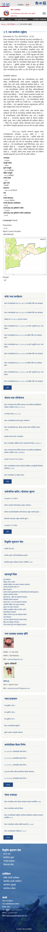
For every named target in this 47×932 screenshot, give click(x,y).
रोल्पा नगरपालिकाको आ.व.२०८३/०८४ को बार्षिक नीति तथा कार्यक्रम (23, 312)
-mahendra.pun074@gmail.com (18, 688)
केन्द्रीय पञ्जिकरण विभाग (10, 594)
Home (3, 24)
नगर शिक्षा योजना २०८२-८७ (12, 414)
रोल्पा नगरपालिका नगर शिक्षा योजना (14, 475)
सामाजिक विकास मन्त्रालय (10, 599)
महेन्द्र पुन (6, 681)
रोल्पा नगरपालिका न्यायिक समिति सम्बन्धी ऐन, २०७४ (18, 824)
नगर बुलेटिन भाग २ (9, 719)
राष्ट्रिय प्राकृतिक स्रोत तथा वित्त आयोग (15, 609)
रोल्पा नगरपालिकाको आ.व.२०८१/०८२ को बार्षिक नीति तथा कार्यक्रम (23, 381)
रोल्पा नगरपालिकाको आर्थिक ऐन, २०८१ (15, 831)
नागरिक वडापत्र (9, 861)
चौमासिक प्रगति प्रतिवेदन (12, 881)
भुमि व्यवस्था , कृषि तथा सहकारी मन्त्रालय (15, 597)
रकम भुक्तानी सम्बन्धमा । (18, 19)
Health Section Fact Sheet (13, 459)
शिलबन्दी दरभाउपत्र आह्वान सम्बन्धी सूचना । (16, 518)
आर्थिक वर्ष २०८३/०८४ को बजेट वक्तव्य (15, 319)
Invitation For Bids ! (11, 498)
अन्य (7, 388)
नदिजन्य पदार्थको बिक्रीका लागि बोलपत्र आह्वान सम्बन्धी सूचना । (22, 512)
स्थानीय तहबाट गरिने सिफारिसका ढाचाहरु (16, 555)
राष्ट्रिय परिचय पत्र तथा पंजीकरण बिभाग (15, 614)
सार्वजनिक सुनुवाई (9, 885)
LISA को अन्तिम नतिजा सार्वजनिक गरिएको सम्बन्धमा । (19, 771)
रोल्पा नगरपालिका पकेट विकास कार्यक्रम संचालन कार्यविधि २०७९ (22, 802)
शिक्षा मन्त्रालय (7, 589)
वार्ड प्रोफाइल (11, 24)
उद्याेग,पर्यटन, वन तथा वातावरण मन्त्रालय (15, 602)
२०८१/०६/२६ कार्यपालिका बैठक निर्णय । (16, 778)
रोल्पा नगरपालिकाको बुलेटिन (12, 726)
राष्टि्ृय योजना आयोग (9, 582)
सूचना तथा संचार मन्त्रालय (11, 607)
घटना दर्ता (6, 854)
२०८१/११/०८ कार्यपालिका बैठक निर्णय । (16, 765)
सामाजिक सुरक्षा (8, 857)
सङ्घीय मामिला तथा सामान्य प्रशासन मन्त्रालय (16, 584)
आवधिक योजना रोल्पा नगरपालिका (13, 436)
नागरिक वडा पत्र (9, 549)
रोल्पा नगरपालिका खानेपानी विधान (13, 808)
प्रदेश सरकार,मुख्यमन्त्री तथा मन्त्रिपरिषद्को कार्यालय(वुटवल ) (21, 592)
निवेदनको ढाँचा (8, 865)
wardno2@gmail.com (15, 659)
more (8, 785)
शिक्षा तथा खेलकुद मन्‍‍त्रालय (11, 622)
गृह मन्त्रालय (7, 579)
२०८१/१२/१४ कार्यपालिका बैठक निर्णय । (16, 758)
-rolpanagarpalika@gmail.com (16, 916)
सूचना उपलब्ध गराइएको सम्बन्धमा (13, 732)
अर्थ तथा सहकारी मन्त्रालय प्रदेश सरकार (15, 619)
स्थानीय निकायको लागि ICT (11, 587)
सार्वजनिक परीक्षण (9, 888)
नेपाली (27, 5)
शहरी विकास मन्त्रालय (9, 612)
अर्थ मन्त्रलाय (7, 617)
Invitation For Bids (10, 525)
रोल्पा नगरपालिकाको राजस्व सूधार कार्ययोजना (17, 420)
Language (7, 220)
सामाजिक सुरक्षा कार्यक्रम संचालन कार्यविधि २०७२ (18, 562)
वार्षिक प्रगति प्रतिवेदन (11, 878)
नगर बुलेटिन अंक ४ (9, 705)
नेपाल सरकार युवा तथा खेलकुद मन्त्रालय (15, 624)
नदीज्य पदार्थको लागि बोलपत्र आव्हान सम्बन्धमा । (18, 505)
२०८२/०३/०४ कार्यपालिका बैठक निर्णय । (16, 751)
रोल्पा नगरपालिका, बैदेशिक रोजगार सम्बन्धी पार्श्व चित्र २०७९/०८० (23, 443)
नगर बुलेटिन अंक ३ (9, 712)
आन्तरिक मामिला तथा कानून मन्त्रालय (14, 604)
